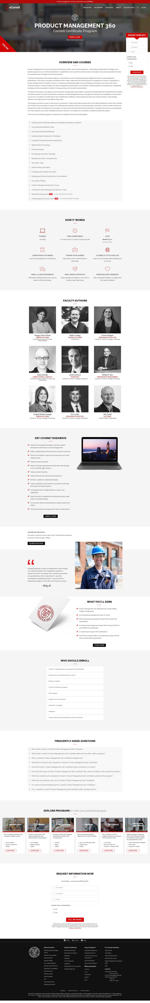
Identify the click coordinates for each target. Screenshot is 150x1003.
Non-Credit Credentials (50, 963)
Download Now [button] (36, 543)
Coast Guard (88, 974)
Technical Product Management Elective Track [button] (49, 190)
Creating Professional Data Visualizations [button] (47, 140)
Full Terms (133, 86)
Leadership (67, 963)
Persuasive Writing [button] (38, 181)
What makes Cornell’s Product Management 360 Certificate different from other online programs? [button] (68, 753)
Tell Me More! (75, 920)
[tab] (75, 122)
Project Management (69, 969)
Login (143, 7)
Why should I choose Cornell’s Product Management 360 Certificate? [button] (57, 749)
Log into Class (108, 950)
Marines (87, 977)
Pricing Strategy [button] (38, 149)
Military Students (48, 976)
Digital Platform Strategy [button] (41, 145)
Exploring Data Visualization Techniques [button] (46, 136)
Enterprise (98, 7)
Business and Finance (70, 950)
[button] (138, 7)
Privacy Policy (140, 86)
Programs (87, 7)
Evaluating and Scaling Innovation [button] (44, 172)
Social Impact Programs (91, 963)
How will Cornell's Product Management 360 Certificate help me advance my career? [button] (64, 767)
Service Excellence (89, 960)
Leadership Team (48, 958)
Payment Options (48, 973)
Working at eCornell (49, 981)
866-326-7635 (113, 971)
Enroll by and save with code (75, 2)
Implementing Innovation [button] (41, 167)
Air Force (87, 969)
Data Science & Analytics (70, 953)
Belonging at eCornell (49, 984)
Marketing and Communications (72, 966)
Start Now (99, 645)
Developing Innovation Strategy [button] (43, 154)
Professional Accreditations (51, 968)
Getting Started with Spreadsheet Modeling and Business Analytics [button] (57, 123)
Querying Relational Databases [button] (43, 131)
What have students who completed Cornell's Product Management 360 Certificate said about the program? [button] (72, 776)
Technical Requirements (111, 955)
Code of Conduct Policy (111, 958)
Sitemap (63, 990)
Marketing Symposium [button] (52, 194)
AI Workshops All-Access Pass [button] (55, 199)
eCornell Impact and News (51, 966)
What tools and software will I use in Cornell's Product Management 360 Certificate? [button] (63, 780)
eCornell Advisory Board (50, 955)
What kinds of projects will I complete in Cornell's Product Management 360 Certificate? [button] (65, 762)
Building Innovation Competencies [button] (44, 158)
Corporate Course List (90, 953)
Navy (86, 980)
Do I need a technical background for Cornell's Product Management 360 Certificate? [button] (63, 785)
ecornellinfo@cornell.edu (115, 975)
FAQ (45, 979)
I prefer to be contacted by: (132, 58)
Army (86, 972)
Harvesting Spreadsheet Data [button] (43, 127)
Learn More (10, 850)
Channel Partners (48, 971)
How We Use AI (85, 990)
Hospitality (67, 958)
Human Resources (69, 961)
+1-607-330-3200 (113, 973)
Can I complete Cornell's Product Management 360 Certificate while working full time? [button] (64, 789)
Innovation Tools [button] (37, 163)
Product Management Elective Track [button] (45, 185)
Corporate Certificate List (91, 950)
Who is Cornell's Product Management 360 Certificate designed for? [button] (57, 758)
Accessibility (108, 953)
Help (106, 966)
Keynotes (109, 7)
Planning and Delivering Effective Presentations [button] (49, 176)
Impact (118, 7)
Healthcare (67, 955)
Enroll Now (50, 516)
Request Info (129, 7)
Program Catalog (48, 960)
